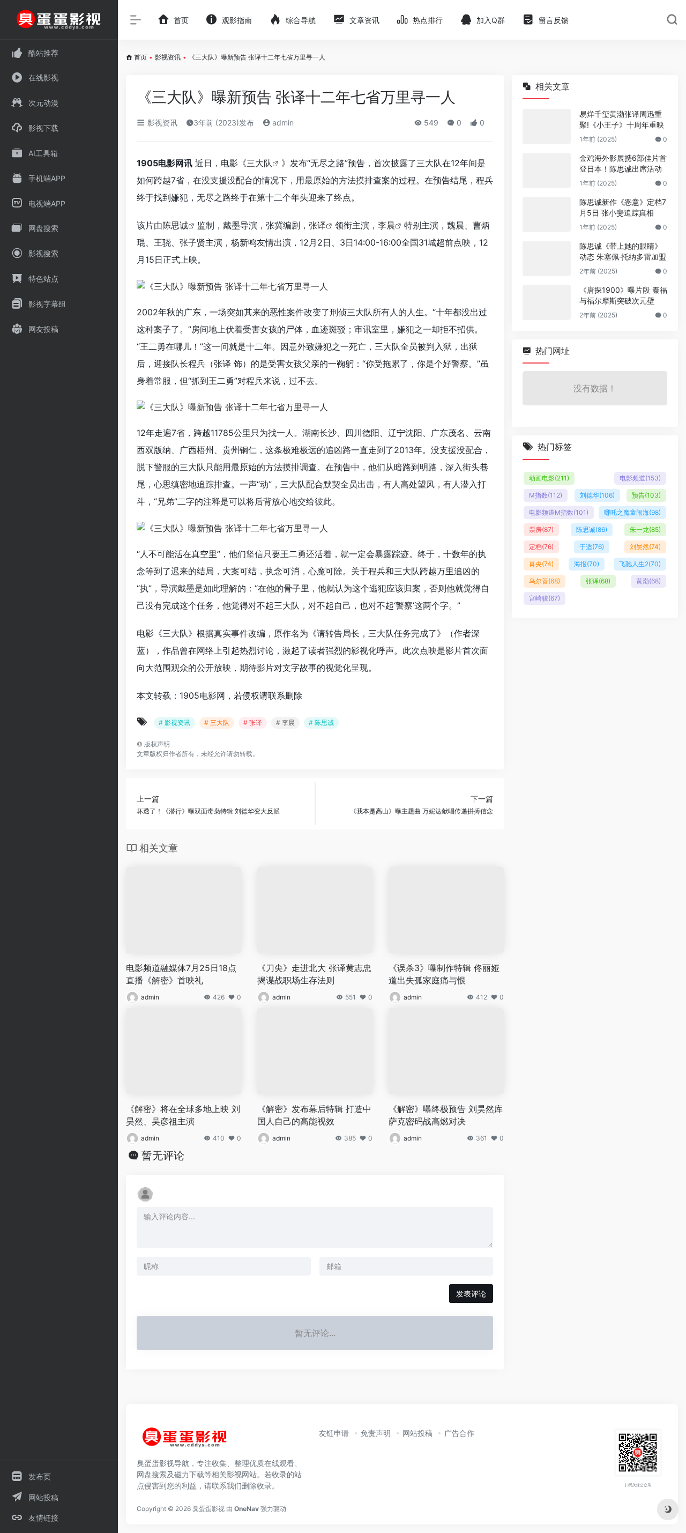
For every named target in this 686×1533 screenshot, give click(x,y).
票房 (541, 529)
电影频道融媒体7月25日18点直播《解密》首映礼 (181, 974)
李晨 (386, 225)
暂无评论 (162, 1155)
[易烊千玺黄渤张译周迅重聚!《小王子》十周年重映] (547, 126)
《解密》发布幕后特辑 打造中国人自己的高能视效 (314, 1115)
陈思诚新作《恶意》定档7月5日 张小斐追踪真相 (622, 207)
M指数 (545, 495)
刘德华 (597, 495)
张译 (317, 225)
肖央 (541, 564)
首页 (140, 57)
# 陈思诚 (321, 723)
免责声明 (376, 1433)
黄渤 (648, 581)
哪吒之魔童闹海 (632, 512)
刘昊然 (645, 547)
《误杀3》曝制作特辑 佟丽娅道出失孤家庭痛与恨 (444, 974)
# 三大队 (216, 723)
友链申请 (334, 1433)
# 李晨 (285, 723)
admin (282, 122)
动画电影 (549, 478)
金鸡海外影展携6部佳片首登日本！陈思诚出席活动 (623, 163)
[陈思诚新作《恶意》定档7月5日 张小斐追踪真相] (547, 214)
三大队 (259, 163)
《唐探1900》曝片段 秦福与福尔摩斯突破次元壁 (623, 295)
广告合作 (459, 1433)
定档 (541, 547)
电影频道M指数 (558, 512)
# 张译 (252, 723)
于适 (591, 547)
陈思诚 (175, 225)
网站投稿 (417, 1433)
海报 (586, 564)
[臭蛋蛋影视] (185, 1441)
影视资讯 (168, 57)
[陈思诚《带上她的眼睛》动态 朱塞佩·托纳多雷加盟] (547, 258)
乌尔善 (544, 581)
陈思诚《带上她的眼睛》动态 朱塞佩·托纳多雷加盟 (622, 251)
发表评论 (471, 1293)
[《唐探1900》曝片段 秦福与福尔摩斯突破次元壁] (547, 302)
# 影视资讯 (174, 723)
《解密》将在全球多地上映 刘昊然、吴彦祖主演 (183, 1115)
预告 (646, 495)
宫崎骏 (544, 598)
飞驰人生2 (640, 564)
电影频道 (640, 478)
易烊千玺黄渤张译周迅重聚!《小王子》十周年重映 (621, 119)
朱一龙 (645, 529)
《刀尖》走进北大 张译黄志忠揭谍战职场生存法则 (314, 974)
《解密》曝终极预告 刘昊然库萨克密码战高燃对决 (446, 1115)
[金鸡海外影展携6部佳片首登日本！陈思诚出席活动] (547, 170)
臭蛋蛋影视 (208, 1509)
